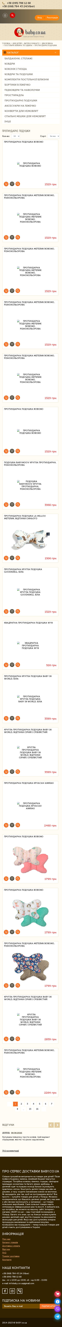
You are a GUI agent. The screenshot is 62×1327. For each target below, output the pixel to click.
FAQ (4, 1253)
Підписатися (50, 1306)
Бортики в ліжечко (17, 84)
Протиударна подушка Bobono (23, 142)
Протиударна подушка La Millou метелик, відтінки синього (25, 517)
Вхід (39, 18)
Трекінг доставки (10, 1256)
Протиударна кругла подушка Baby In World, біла (27, 677)
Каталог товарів (10, 1242)
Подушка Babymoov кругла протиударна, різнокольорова (30, 463)
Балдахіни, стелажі (18, 58)
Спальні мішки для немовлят (25, 116)
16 (37, 1109)
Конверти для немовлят (21, 111)
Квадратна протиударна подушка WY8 (28, 623)
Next (57, 1125)
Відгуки (6, 1249)
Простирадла (14, 95)
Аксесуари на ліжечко (20, 105)
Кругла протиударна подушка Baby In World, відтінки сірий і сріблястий (27, 731)
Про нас (6, 1239)
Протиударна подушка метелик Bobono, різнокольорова (29, 196)
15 (30, 1109)
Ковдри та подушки (19, 74)
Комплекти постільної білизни (27, 79)
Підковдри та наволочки (22, 90)
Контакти (6, 1260)
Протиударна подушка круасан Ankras (29, 783)
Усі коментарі (10, 1150)
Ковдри (10, 63)
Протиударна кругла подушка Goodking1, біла (23, 570)
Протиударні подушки (21, 100)
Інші (8, 121)
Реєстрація (52, 18)
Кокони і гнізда (16, 69)
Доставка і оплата (11, 1246)
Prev (51, 1125)
